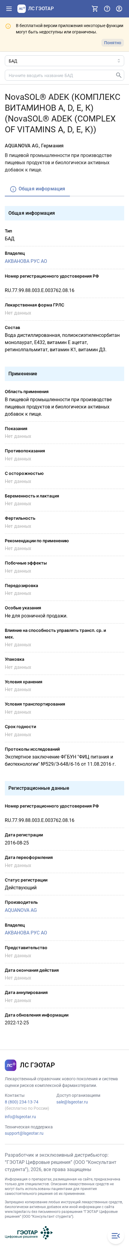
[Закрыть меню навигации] (115, 1235)
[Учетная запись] (119, 9)
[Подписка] (95, 9)
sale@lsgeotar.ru (72, 1102)
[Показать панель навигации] (9, 9)
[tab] (37, 189)
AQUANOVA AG (21, 910)
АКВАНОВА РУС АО (26, 261)
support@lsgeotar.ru (24, 1133)
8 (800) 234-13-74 (21, 1102)
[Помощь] (107, 9)
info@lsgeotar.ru (20, 1116)
